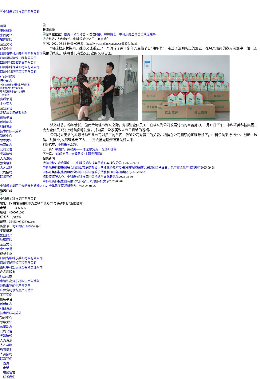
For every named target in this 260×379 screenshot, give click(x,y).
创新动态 (6, 303)
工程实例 (6, 294)
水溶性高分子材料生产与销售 (20, 281)
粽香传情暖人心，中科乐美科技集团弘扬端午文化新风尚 (81, 176)
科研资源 (6, 308)
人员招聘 (6, 354)
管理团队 (6, 239)
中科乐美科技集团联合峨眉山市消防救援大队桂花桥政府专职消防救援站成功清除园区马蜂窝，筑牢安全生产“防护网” (122, 167)
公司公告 (6, 149)
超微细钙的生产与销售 (15, 285)
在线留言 (7, 372)
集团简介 (6, 235)
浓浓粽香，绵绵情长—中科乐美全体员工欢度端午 (122, 34)
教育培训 (6, 163)
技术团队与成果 (10, 313)
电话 (4, 367)
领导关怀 (6, 140)
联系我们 (6, 358)
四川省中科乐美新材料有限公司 (21, 258)
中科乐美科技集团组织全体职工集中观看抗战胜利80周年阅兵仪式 (87, 172)
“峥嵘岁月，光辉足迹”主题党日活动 (79, 153)
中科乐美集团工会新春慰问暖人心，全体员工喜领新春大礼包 (41, 185)
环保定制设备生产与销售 (16, 290)
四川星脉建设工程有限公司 (18, 262)
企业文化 (6, 244)
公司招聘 (6, 172)
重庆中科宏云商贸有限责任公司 (21, 267)
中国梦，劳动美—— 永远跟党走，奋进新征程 (85, 149)
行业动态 (6, 80)
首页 (3, 26)
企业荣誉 (6, 249)
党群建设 (6, 335)
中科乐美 (64, 144)
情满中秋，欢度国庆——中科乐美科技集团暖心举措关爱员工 (84, 163)
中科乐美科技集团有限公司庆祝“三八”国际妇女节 (76, 181)
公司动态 (6, 144)
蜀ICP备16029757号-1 (26, 226)
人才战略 (6, 167)
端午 (74, 144)
